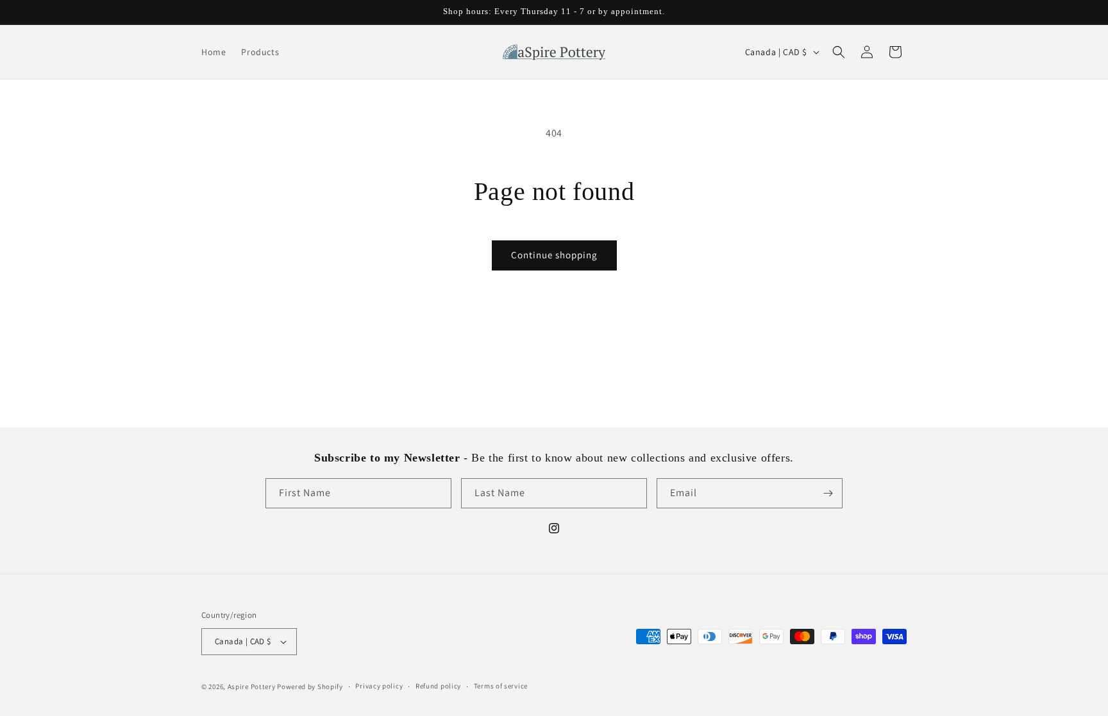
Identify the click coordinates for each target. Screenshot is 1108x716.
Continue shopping (554, 255)
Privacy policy (379, 685)
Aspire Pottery (252, 686)
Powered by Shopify (310, 686)
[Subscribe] (828, 493)
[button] (839, 52)
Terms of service (501, 685)
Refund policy (438, 685)
